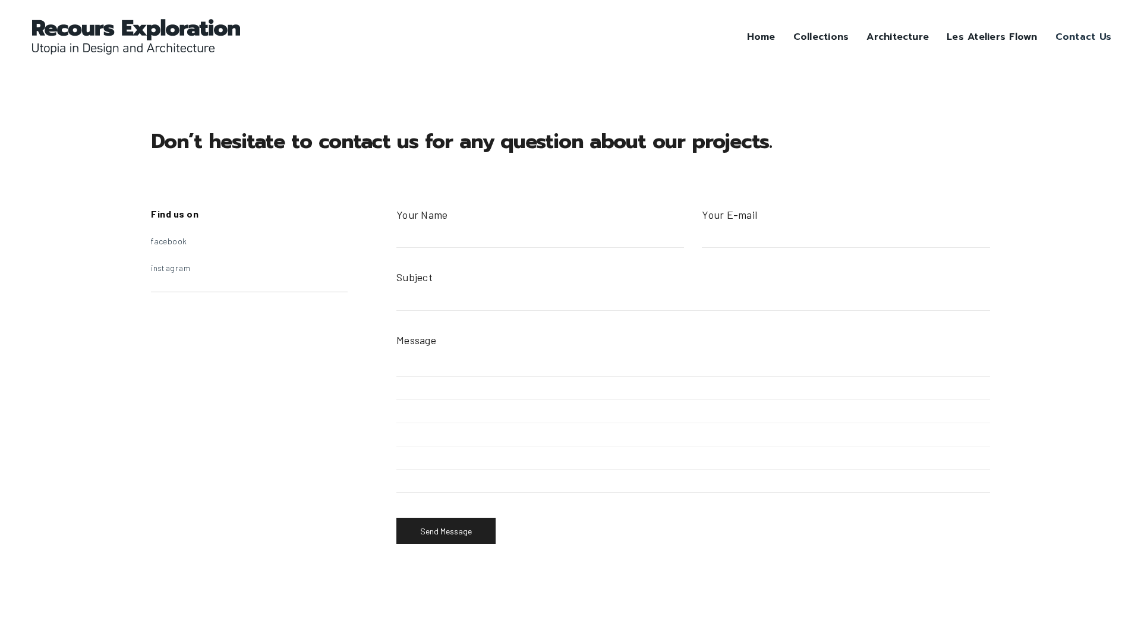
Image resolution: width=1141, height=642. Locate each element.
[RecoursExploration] (136, 37)
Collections (821, 37)
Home (761, 37)
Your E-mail (729, 214)
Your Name (421, 214)
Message (416, 340)
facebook (169, 241)
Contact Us (1083, 37)
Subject (414, 277)
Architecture (897, 37)
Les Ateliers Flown (992, 37)
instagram (170, 268)
